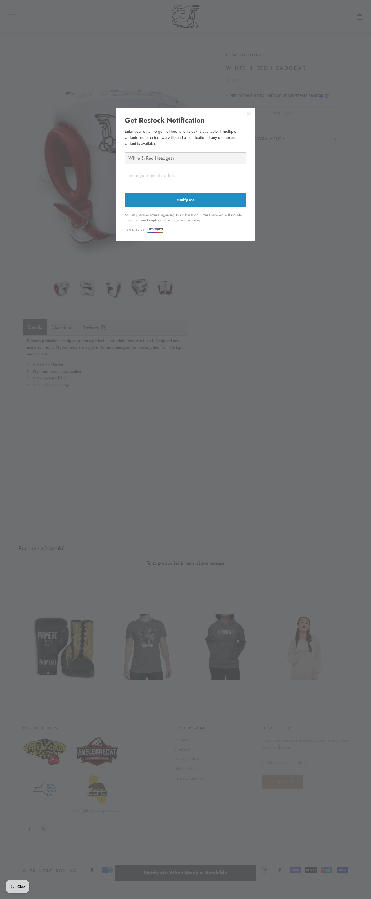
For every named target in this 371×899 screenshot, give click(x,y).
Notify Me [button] (186, 200)
